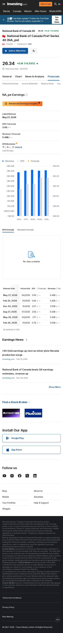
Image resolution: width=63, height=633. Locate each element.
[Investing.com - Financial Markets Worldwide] (17, 4)
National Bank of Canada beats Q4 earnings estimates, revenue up (27, 371)
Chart (18, 76)
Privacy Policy (8, 607)
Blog (4, 491)
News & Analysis (34, 76)
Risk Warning (7, 617)
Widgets (6, 509)
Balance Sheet (47, 84)
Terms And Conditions (12, 598)
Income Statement (30, 84)
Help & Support (41, 503)
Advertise (38, 497)
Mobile (5, 497)
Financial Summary (10, 84)
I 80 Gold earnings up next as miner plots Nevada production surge (30, 352)
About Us (38, 491)
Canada (17, 11)
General (7, 76)
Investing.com (8, 359)
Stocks (6, 11)
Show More (55, 387)
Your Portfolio (9, 503)
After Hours (40, 11)
